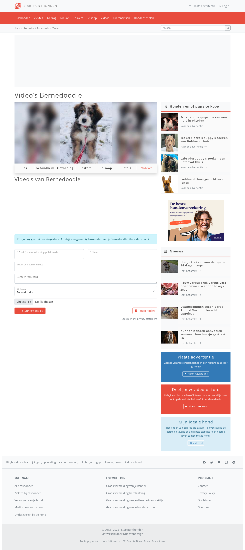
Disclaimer (204, 500)
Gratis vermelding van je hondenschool (131, 507)
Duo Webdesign (133, 534)
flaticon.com (114, 541)
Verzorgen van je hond (28, 500)
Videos (105, 18)
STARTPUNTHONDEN (39, 6)
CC (124, 541)
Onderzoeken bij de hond (30, 515)
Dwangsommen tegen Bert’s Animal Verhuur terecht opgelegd (201, 310)
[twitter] (211, 462)
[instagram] (226, 462)
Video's (147, 168)
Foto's (126, 168)
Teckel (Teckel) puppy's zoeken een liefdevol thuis (204, 139)
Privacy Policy (206, 493)
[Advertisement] (122, 61)
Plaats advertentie (204, 6)
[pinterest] (233, 462)
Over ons (203, 507)
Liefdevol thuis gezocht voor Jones (202, 180)
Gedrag (51, 18)
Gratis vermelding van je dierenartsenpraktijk (134, 500)
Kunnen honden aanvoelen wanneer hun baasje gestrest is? (203, 334)
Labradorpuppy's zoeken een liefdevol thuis (202, 160)
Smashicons (158, 541)
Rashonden (23, 18)
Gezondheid (45, 168)
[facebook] (204, 462)
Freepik (131, 541)
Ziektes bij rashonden (28, 493)
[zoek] (227, 27)
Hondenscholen (144, 18)
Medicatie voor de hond (29, 507)
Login (225, 6)
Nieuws (65, 18)
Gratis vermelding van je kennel (126, 486)
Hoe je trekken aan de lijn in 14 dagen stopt (202, 263)
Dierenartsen (121, 18)
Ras (24, 168)
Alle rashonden (24, 486)
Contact (203, 486)
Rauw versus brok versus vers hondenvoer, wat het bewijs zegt (203, 286)
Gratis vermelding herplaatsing (125, 493)
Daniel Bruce (143, 541)
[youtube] (219, 462)
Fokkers (78, 18)
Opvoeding (65, 168)
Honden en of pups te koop (194, 106)
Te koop (92, 18)
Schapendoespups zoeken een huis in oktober (203, 118)
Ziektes (38, 18)
